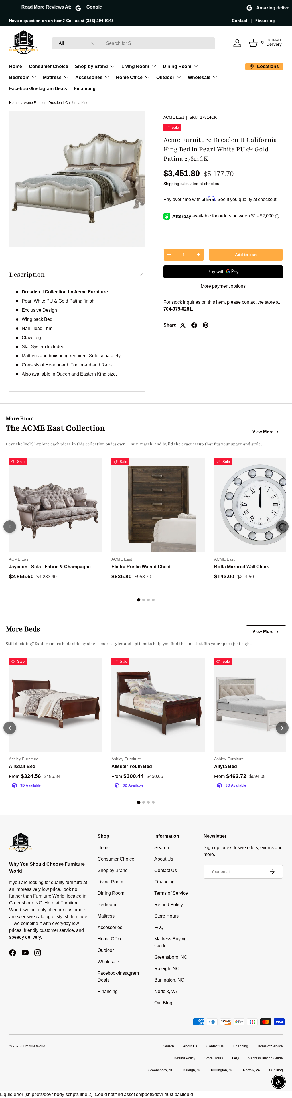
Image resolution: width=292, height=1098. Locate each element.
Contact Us (165, 870)
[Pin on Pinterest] (205, 325)
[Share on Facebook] (194, 325)
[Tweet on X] (182, 325)
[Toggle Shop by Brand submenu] (112, 66)
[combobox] (133, 43)
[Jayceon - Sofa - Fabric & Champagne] (55, 505)
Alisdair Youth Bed (131, 766)
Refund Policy (168, 904)
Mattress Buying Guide (265, 1058)
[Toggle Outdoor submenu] (178, 77)
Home (15, 66)
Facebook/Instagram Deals (38, 88)
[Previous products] (9, 526)
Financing (265, 20)
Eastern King (93, 374)
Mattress (52, 77)
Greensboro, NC (170, 957)
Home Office (129, 77)
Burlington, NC (169, 980)
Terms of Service (171, 893)
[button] (253, 43)
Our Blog (163, 1002)
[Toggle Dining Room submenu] (195, 66)
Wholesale (199, 77)
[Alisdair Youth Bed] (158, 705)
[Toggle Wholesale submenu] (215, 77)
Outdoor (165, 77)
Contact (239, 20)
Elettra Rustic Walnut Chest (141, 566)
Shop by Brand (91, 66)
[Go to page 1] (139, 599)
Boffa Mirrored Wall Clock (241, 566)
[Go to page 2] (143, 600)
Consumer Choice (48, 66)
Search (161, 847)
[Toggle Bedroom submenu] (34, 77)
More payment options (223, 286)
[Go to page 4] (153, 600)
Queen (63, 374)
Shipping (171, 183)
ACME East (173, 117)
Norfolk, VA (165, 991)
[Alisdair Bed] (55, 705)
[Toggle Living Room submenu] (153, 66)
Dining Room (177, 66)
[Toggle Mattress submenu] (66, 77)
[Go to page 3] (148, 600)
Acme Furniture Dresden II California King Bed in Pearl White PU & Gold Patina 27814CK (58, 103)
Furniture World (33, 1046)
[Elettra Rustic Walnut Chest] (158, 505)
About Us (163, 859)
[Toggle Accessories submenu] (107, 77)
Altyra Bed (225, 766)
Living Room (135, 66)
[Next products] (282, 526)
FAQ (158, 927)
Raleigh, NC (166, 968)
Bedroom (19, 77)
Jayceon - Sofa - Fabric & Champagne (50, 566)
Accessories (88, 77)
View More (262, 431)
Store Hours (166, 916)
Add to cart (246, 254)
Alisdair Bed (22, 766)
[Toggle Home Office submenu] (147, 77)
